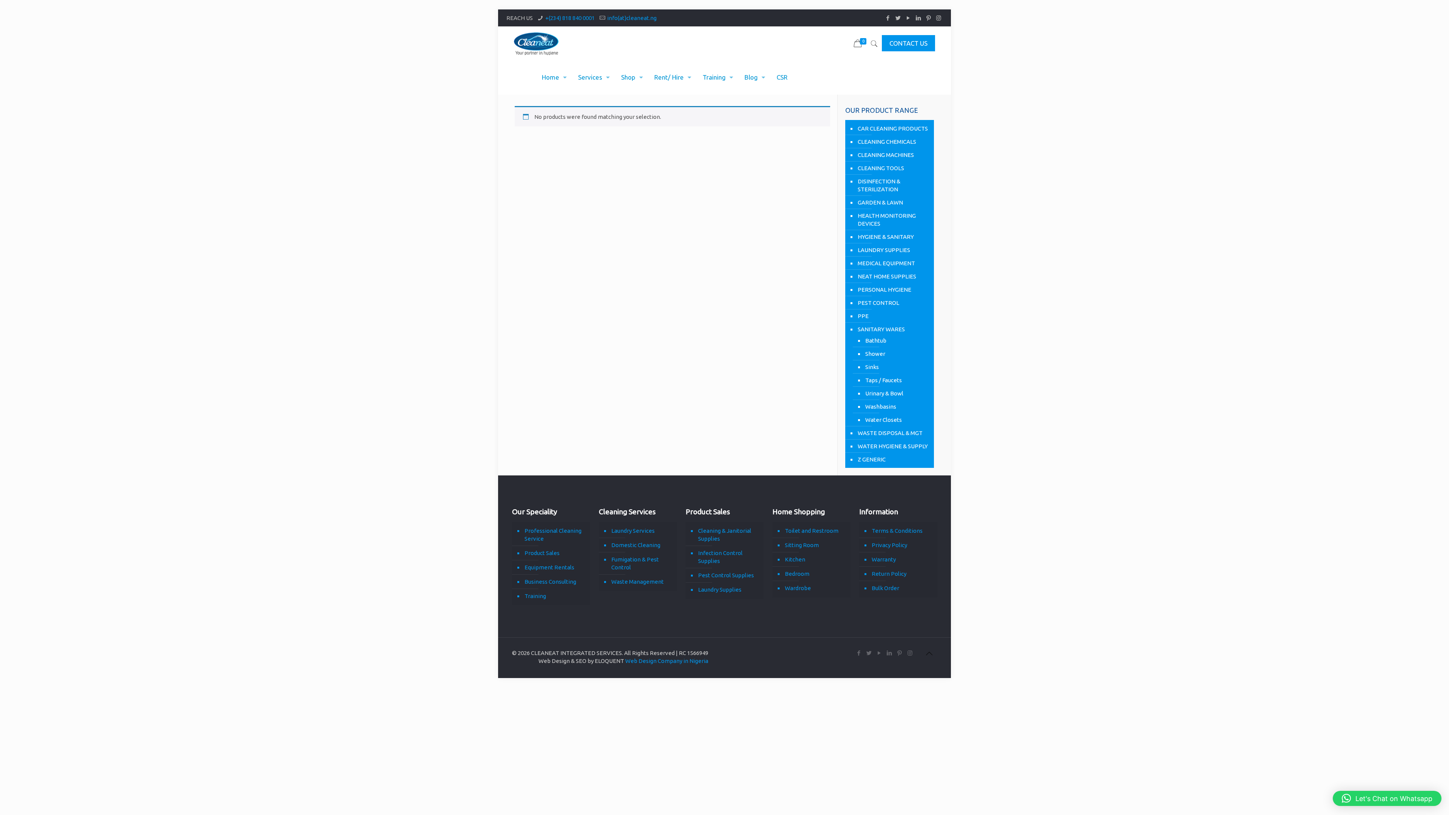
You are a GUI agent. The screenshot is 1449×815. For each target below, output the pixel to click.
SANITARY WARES (881, 329)
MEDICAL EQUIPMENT (886, 263)
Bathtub (875, 340)
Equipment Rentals (549, 567)
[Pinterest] (928, 18)
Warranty (884, 559)
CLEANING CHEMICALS (887, 141)
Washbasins (880, 406)
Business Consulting (550, 581)
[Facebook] (888, 18)
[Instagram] (939, 18)
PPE (863, 316)
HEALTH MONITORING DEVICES (887, 219)
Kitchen (795, 559)
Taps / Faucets (883, 380)
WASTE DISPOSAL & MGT (890, 433)
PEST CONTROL (878, 303)
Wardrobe (798, 588)
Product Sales (542, 553)
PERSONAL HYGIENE (884, 289)
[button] (1387, 798)
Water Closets (883, 420)
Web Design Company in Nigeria (666, 661)
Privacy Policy (889, 545)
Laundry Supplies (719, 589)
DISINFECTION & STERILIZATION (879, 185)
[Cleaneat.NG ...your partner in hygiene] (536, 43)
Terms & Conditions (897, 530)
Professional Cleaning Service (553, 534)
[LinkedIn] (918, 18)
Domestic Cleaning (635, 545)
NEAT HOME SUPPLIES (887, 276)
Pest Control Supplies (726, 575)
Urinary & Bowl (884, 393)
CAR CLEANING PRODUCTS (893, 128)
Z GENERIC (872, 459)
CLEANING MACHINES (886, 155)
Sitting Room (802, 545)
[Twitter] (898, 18)
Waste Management (637, 581)
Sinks (872, 367)
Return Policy (889, 573)
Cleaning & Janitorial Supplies (724, 534)
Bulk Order (885, 588)
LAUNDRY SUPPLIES (884, 250)
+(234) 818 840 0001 (570, 18)
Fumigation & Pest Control (635, 563)
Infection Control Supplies (720, 557)
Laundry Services (633, 530)
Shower (875, 354)
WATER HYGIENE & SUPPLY (893, 446)
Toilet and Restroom (811, 530)
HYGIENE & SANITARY (886, 237)
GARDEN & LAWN (880, 202)
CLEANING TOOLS (881, 168)
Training (535, 596)
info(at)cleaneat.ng (632, 18)
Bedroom (797, 573)
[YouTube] (908, 18)
